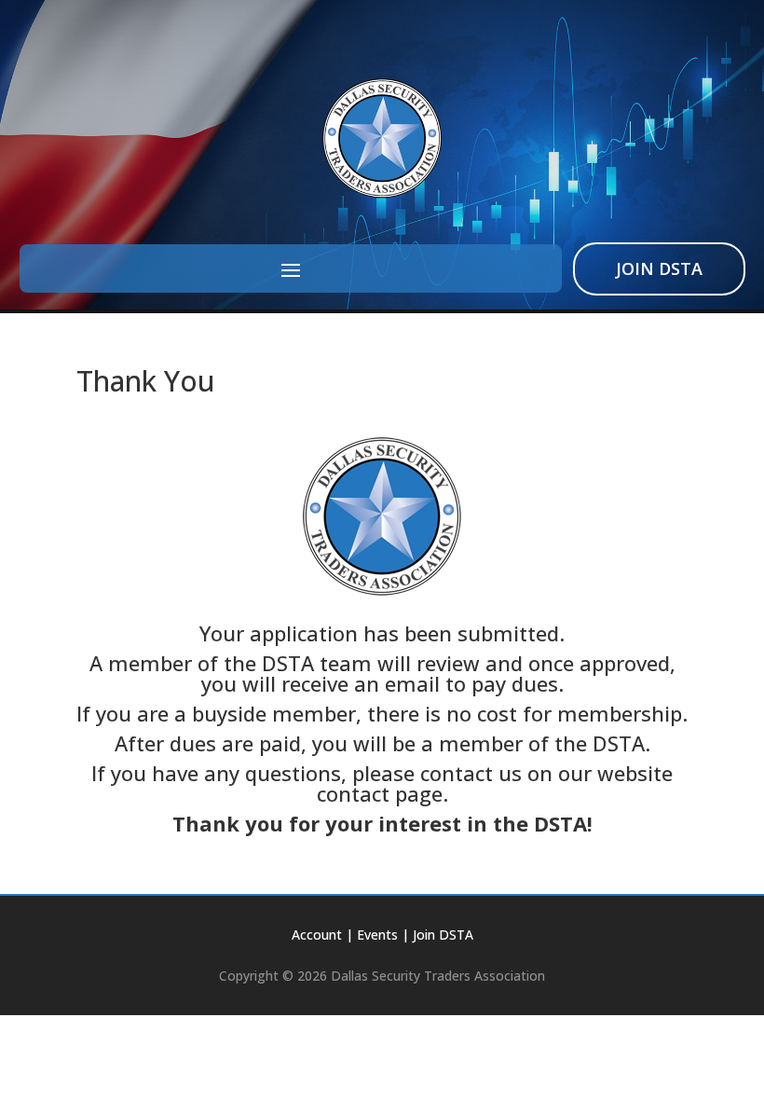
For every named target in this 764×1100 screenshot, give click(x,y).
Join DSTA (659, 268)
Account (317, 934)
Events (377, 934)
